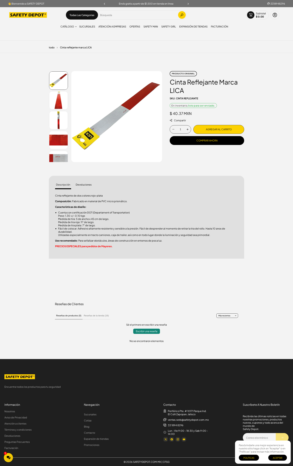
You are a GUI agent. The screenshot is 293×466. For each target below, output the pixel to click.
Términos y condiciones (18, 429)
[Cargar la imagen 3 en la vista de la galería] (58, 120)
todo (51, 47)
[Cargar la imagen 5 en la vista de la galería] (58, 160)
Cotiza (87, 420)
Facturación (11, 448)
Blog (86, 426)
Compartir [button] (180, 120)
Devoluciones (12, 435)
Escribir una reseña (146, 331)
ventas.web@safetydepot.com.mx (188, 419)
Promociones (91, 444)
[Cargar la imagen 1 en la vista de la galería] (58, 80)
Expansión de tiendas (96, 438)
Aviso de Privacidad (15, 417)
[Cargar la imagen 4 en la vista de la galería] (58, 140)
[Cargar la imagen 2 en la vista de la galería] (58, 100)
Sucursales (90, 414)
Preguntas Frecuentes (17, 441)
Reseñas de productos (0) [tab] (68, 315)
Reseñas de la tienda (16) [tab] (96, 315)
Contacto (89, 432)
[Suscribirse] (282, 437)
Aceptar (277, 457)
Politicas (248, 457)
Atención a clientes (15, 423)
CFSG (166, 461)
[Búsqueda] (182, 15)
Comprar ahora (207, 140)
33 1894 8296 (175, 425)
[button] (188, 3)
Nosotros (9, 411)
